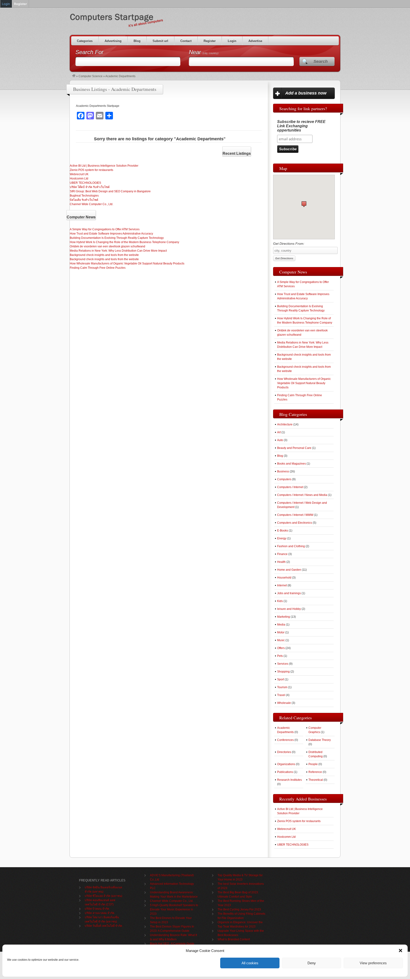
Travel (281, 695)
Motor (280, 632)
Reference (315, 772)
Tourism (282, 687)
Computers (284, 479)
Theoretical (315, 779)
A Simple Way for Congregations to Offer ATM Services (105, 229)
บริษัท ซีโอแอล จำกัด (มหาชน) (103, 896)
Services (282, 663)
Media (281, 624)
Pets (280, 656)
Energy (281, 538)
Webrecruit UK (79, 174)
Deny (312, 963)
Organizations (286, 764)
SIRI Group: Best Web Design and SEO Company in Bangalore (110, 191)
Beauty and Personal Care (294, 448)
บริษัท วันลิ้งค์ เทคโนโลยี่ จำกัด (103, 925)
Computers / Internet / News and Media (302, 495)
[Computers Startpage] (73, 76)
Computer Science (90, 76)
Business (283, 471)
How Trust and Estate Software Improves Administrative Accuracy (111, 233)
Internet (282, 585)
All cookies (250, 963)
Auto (280, 440)
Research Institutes (289, 779)
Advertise (255, 41)
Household (284, 577)
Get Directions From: (288, 243)
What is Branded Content (234, 939)
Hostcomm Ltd (79, 178)
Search (320, 61)
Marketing (283, 616)
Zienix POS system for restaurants (91, 170)
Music (281, 640)
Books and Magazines (291, 463)
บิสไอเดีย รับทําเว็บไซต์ (84, 200)
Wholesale (284, 703)
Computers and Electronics (294, 522)
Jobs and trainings (289, 593)
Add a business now (305, 93)
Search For (89, 52)
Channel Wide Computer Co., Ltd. (91, 204)
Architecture (285, 424)
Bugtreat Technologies (84, 195)
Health (281, 562)
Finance (282, 554)
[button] (400, 950)
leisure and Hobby (289, 609)
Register (210, 41)
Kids (280, 601)
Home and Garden (289, 569)
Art (279, 432)
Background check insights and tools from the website (104, 255)
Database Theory (319, 740)
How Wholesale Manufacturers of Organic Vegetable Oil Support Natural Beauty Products (127, 263)
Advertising (113, 41)
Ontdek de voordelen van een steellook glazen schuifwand (107, 246)
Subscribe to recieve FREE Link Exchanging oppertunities (301, 126)
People (313, 764)
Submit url (160, 41)
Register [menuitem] (20, 4)
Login (232, 41)
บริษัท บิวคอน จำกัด (97, 908)
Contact (185, 41)
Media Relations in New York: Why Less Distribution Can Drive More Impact (118, 250)
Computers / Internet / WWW (295, 515)
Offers (281, 648)
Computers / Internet (290, 487)
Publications (285, 772)
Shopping (283, 671)
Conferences (285, 740)
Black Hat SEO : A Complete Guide (172, 943)
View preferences (373, 963)
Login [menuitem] (6, 4)
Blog (137, 41)
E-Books (282, 530)
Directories (284, 752)
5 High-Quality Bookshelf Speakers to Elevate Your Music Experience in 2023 (174, 909)
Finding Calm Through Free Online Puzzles (98, 267)
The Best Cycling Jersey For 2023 (239, 909)
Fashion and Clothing (291, 546)
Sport (280, 679)
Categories (85, 41)
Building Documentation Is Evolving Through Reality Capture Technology (117, 238)
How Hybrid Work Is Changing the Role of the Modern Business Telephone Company (124, 242)
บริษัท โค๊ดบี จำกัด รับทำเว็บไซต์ (90, 187)
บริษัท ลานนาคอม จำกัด (99, 913)
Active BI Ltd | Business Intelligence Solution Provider (104, 165)
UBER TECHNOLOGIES (85, 182)
